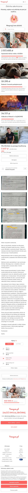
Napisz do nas (23, 378)
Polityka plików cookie (7, 459)
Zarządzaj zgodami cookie (7, 461)
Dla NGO (21, 456)
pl (23, 2)
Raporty (21, 450)
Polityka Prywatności (7, 452)
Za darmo (21, 452)
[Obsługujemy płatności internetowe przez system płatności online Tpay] (21, 459)
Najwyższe (18, 343)
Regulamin (7, 450)
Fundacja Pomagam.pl (21, 457)
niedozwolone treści (16, 378)
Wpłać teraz (8, 359)
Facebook (2, 439)
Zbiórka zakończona (14, 156)
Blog (21, 454)
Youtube (25, 439)
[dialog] (14, 480)
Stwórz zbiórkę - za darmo (14, 422)
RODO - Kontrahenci (7, 454)
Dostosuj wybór (14, 490)
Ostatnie (9, 343)
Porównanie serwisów (7, 457)
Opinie (21, 449)
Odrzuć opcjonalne (14, 486)
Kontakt (7, 456)
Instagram (11, 439)
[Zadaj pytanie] (25, 168)
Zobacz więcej (14, 368)
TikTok (20, 439)
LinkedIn (16, 439)
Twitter (7, 439)
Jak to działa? (14, 427)
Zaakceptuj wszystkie (14, 482)
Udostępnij (14, 160)
